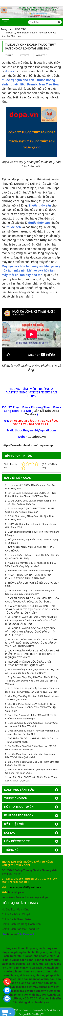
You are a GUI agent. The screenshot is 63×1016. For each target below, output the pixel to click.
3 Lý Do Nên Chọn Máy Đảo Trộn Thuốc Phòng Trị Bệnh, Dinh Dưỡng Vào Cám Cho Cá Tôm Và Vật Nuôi (31, 680)
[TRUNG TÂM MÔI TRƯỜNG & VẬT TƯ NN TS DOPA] (31, 17)
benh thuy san (47, 948)
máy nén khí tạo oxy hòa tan (34, 270)
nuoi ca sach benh (21, 959)
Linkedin (43, 55)
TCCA (34, 998)
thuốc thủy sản (39, 222)
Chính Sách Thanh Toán (16, 919)
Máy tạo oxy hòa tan (16, 266)
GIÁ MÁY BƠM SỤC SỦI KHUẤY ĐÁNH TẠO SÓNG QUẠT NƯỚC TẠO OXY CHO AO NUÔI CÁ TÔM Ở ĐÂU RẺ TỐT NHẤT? (32, 609)
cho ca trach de (36, 967)
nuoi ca (27, 956)
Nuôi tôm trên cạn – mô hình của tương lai (30, 570)
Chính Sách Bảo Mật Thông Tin (20, 929)
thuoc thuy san (27, 948)
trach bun (53, 967)
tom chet (53, 959)
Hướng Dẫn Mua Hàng (15, 909)
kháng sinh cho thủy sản (34, 1002)
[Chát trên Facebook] (7, 990)
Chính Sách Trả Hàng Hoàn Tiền (21, 924)
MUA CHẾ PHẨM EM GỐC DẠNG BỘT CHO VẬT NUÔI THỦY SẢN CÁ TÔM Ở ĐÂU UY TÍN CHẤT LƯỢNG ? (30, 631)
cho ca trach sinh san (35, 983)
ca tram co (19, 963)
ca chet (6, 963)
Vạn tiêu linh (47, 998)
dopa (53, 983)
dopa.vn (10, 71)
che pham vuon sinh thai (24, 994)
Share (9, 55)
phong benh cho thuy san (30, 952)
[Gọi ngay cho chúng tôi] (7, 982)
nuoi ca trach (46, 963)
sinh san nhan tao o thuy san (36, 979)
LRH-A (17, 998)
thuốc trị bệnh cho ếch (18, 80)
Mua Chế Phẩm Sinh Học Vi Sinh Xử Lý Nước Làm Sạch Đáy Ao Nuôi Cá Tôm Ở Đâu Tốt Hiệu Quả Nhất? (30, 707)
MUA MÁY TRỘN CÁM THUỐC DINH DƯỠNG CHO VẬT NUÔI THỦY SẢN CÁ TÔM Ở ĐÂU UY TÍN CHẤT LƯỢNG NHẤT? (31, 643)
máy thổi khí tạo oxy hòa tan (22, 275)
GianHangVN (38, 1014)
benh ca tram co (34, 971)
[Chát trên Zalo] (7, 998)
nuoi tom (16, 956)
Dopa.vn (12, 934)
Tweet (25, 55)
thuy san (11, 948)
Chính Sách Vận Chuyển (16, 914)
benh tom (41, 959)
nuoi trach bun (13, 971)
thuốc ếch (14, 227)
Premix (32, 84)
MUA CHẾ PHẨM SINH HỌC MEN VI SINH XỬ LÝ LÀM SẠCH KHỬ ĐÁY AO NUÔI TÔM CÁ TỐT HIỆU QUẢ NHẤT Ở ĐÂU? (31, 620)
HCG (26, 998)
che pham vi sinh (44, 956)
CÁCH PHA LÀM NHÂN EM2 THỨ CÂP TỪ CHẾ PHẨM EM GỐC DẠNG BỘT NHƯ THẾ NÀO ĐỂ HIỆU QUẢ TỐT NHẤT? (32, 654)
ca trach (32, 963)
